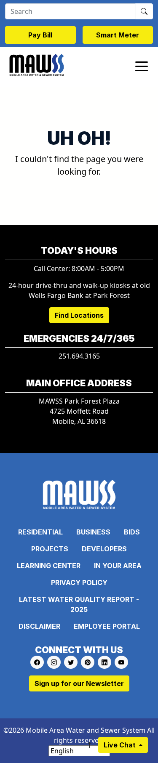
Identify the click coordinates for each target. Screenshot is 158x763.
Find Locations (79, 315)
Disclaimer (39, 626)
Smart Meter (117, 35)
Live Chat (120, 745)
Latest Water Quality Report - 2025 (79, 604)
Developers (104, 549)
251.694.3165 (79, 356)
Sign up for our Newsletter (79, 683)
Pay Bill (40, 35)
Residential (40, 532)
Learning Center (48, 565)
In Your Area (118, 565)
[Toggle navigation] (141, 66)
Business (93, 532)
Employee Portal (107, 626)
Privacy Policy (79, 582)
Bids (132, 532)
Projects (49, 549)
